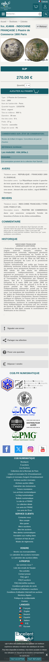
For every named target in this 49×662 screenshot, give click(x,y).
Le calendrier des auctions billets (25, 558)
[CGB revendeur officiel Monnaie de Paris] (24, 424)
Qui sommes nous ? (25, 565)
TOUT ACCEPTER (17, 659)
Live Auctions (24, 468)
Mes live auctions (24, 529)
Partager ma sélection (17, 340)
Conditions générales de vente (24, 586)
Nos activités (24, 571)
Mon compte (25, 520)
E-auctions (24, 465)
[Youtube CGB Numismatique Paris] (42, 449)
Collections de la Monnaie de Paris (24, 471)
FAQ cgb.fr (24, 577)
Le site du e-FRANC (25, 501)
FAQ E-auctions (24, 580)
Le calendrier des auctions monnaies (24, 555)
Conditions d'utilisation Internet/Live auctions (24, 592)
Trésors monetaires (24, 489)
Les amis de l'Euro (24, 510)
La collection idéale (24, 504)
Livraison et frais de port (24, 539)
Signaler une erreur (15, 328)
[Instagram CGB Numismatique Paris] (30, 449)
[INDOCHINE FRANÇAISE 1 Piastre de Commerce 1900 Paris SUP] (24, 61)
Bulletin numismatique (24, 498)
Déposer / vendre (14, 364)
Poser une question (15, 352)
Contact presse (24, 574)
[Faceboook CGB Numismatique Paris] (6, 449)
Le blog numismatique (24, 495)
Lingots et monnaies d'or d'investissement (24, 474)
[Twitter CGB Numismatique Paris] (18, 449)
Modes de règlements (24, 542)
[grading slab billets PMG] (24, 436)
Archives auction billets (24, 483)
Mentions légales (24, 595)
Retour (43, 26)
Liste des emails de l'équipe (25, 568)
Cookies (24, 601)
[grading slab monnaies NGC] (24, 411)
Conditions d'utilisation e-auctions (24, 589)
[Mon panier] (36, 9)
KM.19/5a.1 (22, 152)
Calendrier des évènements (25, 486)
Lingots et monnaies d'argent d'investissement (24, 477)
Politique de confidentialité (24, 598)
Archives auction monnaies (24, 480)
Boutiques (25, 462)
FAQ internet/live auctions (24, 583)
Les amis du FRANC (24, 507)
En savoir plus (24, 656)
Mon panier (24, 523)
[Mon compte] (45, 9)
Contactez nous (24, 517)
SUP (24, 69)
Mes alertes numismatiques (24, 533)
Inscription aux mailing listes (24, 536)
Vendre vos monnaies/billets (24, 552)
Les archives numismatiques (24, 492)
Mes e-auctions (24, 526)
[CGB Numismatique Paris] (6, 10)
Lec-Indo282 (8, 152)
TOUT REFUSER (34, 659)
